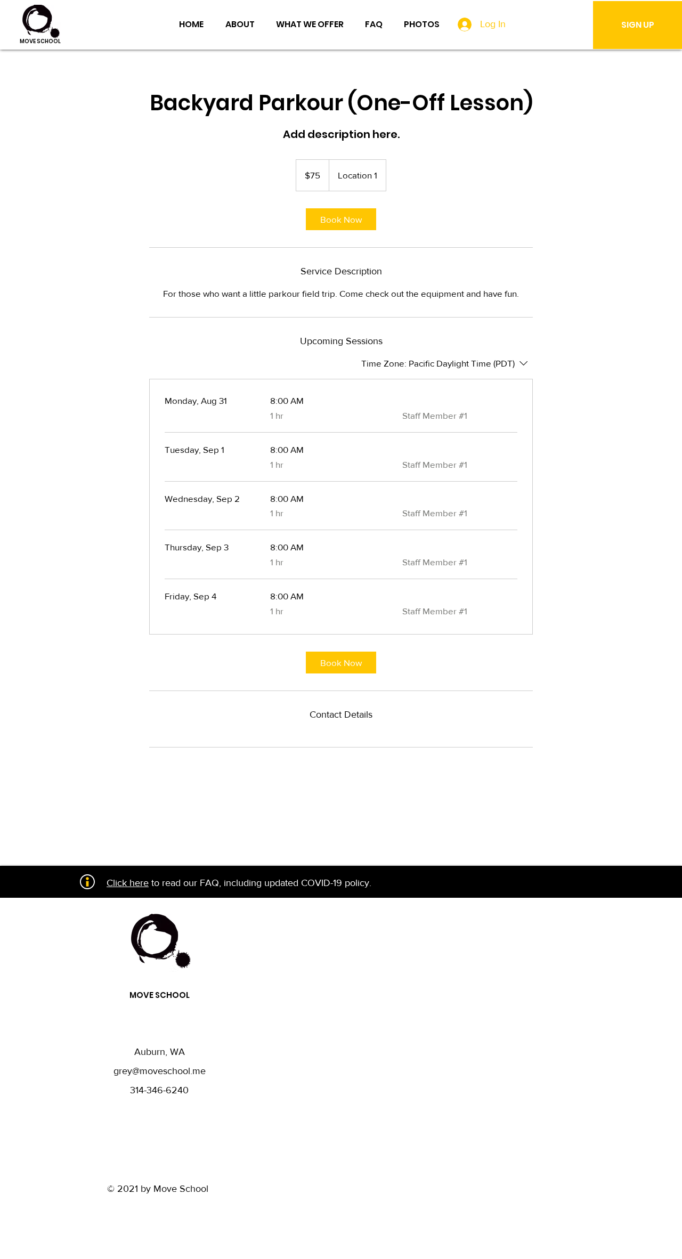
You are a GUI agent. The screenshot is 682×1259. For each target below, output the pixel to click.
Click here (128, 883)
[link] (341, 219)
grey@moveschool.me (159, 1071)
